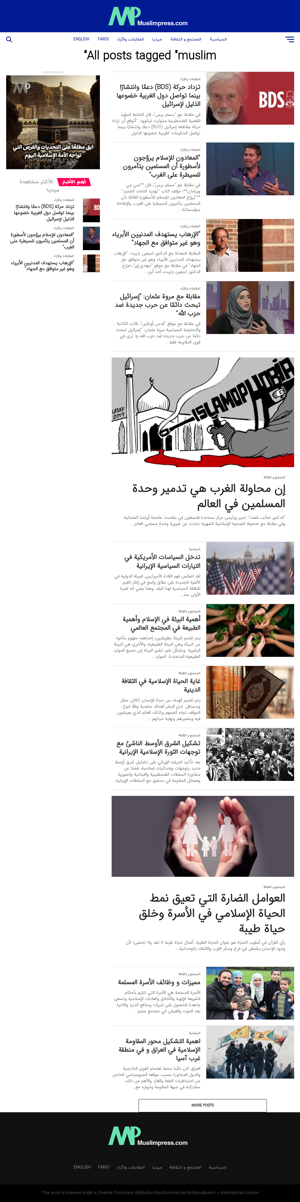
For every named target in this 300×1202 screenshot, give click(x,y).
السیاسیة (218, 39)
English (81, 39)
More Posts (203, 1105)
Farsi (103, 39)
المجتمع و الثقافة (186, 39)
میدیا (157, 39)
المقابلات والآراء (130, 39)
